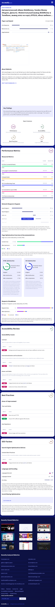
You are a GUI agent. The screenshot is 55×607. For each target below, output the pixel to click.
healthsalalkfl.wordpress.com (8, 580)
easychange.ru (6, 7)
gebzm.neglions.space (6, 562)
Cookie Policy (13, 593)
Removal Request (19, 591)
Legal (21, 589)
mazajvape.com (5, 559)
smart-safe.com (5, 569)
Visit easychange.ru (8, 83)
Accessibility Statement (7, 591)
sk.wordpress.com (32, 562)
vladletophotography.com (35, 580)
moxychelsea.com (32, 566)
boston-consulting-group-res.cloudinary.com (12, 583)
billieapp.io (31, 569)
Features (8, 589)
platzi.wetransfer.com (6, 576)
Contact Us (15, 589)
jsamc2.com (4, 573)
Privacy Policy (4, 593)
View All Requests (27, 219)
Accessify (7, 3)
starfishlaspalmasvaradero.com (36, 573)
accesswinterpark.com (34, 583)
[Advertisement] (27, 39)
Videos (3, 589)
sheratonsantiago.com (34, 576)
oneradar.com (31, 559)
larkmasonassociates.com (8, 566)
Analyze (23, 598)
